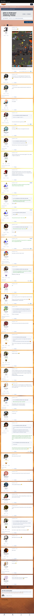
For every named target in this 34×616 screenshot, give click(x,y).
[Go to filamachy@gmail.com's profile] (6, 496)
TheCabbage (22, 71)
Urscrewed (6, 388)
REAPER (6, 79)
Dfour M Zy (6, 416)
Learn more (1, 1)
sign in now (21, 591)
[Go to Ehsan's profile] (6, 101)
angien (6, 540)
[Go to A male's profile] (6, 399)
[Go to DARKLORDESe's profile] (6, 550)
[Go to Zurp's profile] (6, 336)
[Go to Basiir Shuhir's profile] (6, 323)
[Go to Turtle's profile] (6, 87)
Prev (4, 25)
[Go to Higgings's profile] (6, 154)
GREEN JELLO (6, 476)
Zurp (6, 339)
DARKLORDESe (6, 553)
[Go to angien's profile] (6, 537)
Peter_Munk (6, 18)
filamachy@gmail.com (6, 499)
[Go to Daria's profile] (6, 424)
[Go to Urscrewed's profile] (6, 385)
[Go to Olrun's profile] (6, 114)
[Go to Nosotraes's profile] (6, 308)
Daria (20, 71)
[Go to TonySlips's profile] (6, 285)
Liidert (6, 374)
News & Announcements (19, 18)
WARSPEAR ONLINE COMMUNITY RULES (9, 9)
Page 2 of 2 (10, 25)
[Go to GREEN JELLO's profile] (6, 473)
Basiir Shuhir (6, 326)
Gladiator (6, 271)
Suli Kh (6, 300)
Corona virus (6, 256)
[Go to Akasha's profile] (6, 171)
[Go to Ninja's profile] (6, 29)
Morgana (25, 71)
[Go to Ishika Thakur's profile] (6, 577)
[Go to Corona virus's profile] (6, 253)
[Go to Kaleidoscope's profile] (6, 129)
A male (6, 402)
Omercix (29, 303)
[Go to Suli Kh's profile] (6, 297)
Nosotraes (6, 311)
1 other (29, 71)
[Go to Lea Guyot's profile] (6, 507)
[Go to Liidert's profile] (6, 370)
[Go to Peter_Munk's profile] (3, 18)
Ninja (6, 32)
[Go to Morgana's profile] (6, 140)
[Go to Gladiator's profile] (6, 268)
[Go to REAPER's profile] (6, 76)
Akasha (6, 175)
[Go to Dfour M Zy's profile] (6, 413)
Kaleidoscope (6, 132)
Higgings (6, 157)
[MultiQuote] (12, 71)
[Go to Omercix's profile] (6, 484)
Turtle (6, 90)
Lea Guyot (28, 124)
